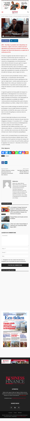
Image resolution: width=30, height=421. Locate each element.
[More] (27, 152)
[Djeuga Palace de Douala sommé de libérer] (5, 219)
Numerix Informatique (21, 416)
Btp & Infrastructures (4, 221)
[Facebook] (3, 152)
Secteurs (6, 16)
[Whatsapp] (16, 152)
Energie (10, 16)
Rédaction (7, 36)
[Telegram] (20, 152)
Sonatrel (7, 155)
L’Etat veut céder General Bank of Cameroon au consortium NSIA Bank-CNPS (19, 225)
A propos (10, 412)
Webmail (19, 412)
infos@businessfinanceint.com (19, 398)
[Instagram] (23, 152)
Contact (15, 412)
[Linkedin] (10, 152)
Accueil (2, 16)
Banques (3, 228)
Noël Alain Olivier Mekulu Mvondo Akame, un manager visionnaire (23, 172)
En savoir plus (23, 395)
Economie (3, 214)
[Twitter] (6, 152)
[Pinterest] (13, 152)
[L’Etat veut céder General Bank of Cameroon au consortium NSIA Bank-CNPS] (5, 226)
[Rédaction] (3, 36)
